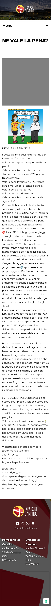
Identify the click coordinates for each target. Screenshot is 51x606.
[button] (25, 25)
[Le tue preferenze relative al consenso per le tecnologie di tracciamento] (46, 601)
